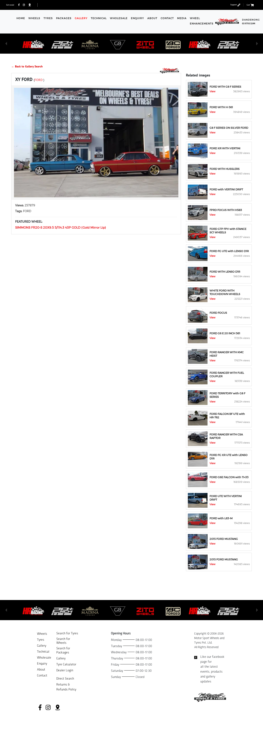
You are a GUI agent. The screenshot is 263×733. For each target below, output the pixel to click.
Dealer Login (64, 670)
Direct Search (65, 678)
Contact (167, 18)
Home (20, 18)
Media (182, 18)
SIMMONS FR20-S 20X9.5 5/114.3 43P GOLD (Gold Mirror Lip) (60, 227)
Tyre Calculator (66, 664)
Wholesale (119, 18)
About (152, 18)
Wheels (34, 18)
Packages (64, 18)
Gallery (81, 18)
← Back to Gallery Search (27, 66)
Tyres (48, 18)
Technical (99, 18)
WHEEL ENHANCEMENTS (201, 21)
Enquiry (137, 18)
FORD (39, 80)
